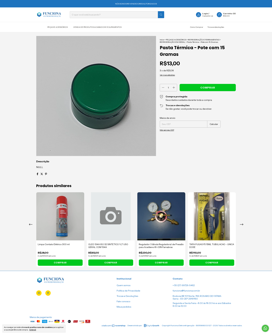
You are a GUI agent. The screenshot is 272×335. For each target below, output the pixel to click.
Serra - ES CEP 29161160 (185, 298)
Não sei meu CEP (167, 130)
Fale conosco (123, 301)
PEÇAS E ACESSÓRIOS (57, 27)
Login (205, 13)
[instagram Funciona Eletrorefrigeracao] (39, 293)
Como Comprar (196, 27)
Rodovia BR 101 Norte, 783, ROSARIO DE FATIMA (197, 296)
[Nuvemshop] (114, 326)
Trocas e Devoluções (127, 296)
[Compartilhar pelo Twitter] (41, 174)
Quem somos (123, 285)
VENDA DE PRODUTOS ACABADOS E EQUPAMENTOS (97, 27)
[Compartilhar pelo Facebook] (37, 174)
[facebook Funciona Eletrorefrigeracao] (48, 293)
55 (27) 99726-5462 (184, 285)
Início (162, 39)
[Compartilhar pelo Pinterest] (46, 174)
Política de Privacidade (128, 290)
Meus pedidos (124, 306)
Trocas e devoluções (215, 27)
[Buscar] (161, 14)
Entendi (32, 330)
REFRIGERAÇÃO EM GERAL (172, 42)
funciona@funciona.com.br (186, 290)
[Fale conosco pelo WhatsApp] (265, 328)
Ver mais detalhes (167, 75)
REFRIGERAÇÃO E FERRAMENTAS (203, 39)
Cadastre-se (207, 16)
